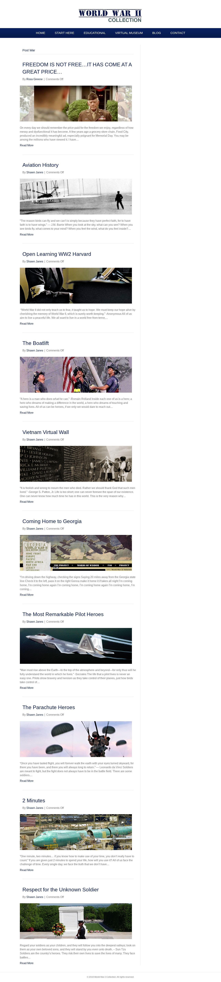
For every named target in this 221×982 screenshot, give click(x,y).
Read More (26, 145)
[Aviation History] (76, 196)
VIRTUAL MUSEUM (129, 33)
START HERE (64, 33)
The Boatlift (35, 343)
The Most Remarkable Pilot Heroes (63, 614)
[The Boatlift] (76, 374)
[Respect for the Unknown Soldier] (76, 920)
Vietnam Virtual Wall (45, 432)
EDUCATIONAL (95, 33)
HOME (40, 33)
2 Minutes (33, 800)
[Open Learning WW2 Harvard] (76, 285)
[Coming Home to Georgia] (76, 552)
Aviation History (40, 165)
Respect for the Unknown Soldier (60, 889)
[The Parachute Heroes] (76, 738)
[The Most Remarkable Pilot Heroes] (76, 645)
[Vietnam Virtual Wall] (76, 463)
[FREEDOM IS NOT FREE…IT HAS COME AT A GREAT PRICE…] (76, 103)
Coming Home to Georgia (52, 521)
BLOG (156, 33)
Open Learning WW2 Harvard (56, 254)
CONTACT (177, 33)
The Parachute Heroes (48, 707)
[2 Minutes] (76, 831)
